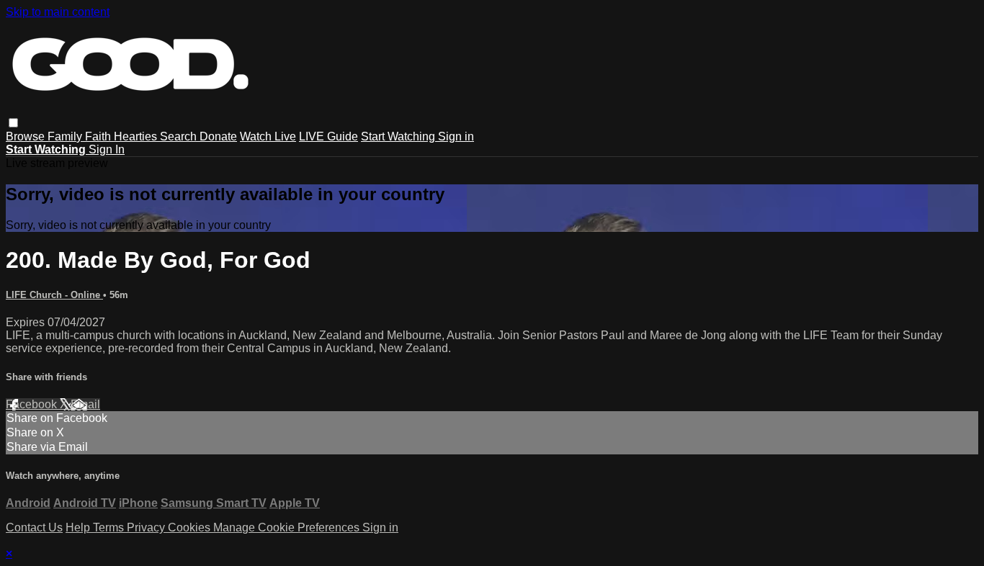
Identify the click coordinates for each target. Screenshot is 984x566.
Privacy (147, 527)
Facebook (33, 404)
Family (66, 136)
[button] (13, 122)
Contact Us (34, 527)
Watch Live (268, 136)
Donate (218, 136)
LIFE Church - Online (54, 294)
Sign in (456, 136)
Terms (110, 527)
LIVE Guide (328, 136)
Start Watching (399, 136)
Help (79, 527)
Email (85, 404)
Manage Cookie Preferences (287, 527)
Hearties (137, 136)
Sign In (107, 149)
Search (180, 136)
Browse (27, 136)
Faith (99, 136)
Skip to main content (57, 12)
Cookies (190, 527)
